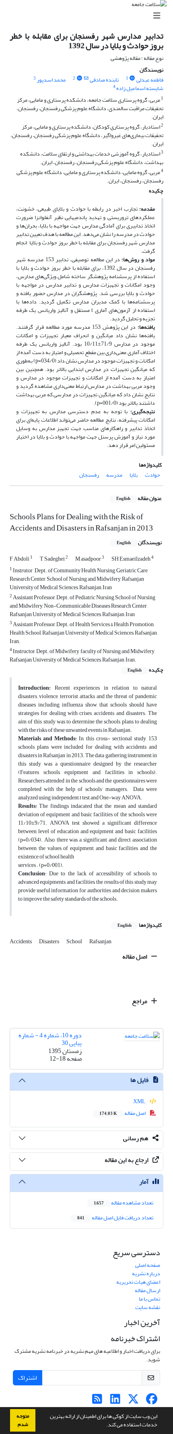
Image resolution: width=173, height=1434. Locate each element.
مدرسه (114, 474)
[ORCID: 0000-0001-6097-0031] (132, 78)
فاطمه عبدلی (149, 79)
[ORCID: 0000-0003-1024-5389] (79, 78)
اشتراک (27, 1378)
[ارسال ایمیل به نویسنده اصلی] (86, 78)
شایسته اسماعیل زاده (139, 88)
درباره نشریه (146, 1273)
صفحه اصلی (147, 1265)
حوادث (152, 474)
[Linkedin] (115, 1401)
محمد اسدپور (51, 79)
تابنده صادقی (104, 79)
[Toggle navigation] (89, 16)
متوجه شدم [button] (22, 1420)
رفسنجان (89, 474)
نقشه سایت (147, 1307)
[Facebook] (151, 1401)
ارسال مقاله (147, 1290)
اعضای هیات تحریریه (138, 1281)
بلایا (134, 474)
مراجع (140, 1001)
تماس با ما (149, 1298)
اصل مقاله (135, 957)
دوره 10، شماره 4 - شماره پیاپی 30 (50, 1039)
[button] (104, 1425)
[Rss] (97, 1401)
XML (139, 1101)
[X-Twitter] (133, 1401)
